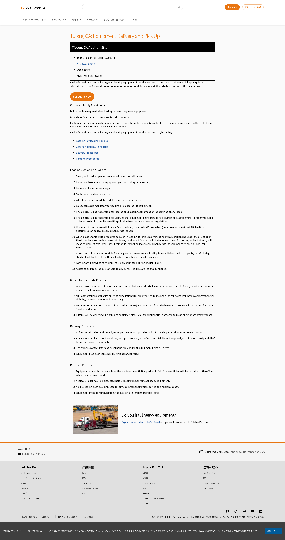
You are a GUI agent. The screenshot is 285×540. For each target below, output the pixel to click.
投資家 (24, 483)
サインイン (232, 7)
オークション (58, 19)
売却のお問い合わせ (211, 483)
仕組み (75, 19)
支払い (84, 493)
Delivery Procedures (87, 152)
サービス (91, 19)
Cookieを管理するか (207, 531)
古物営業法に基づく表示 (114, 19)
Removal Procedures (87, 158)
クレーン (145, 503)
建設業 (145, 473)
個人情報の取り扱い (29, 516)
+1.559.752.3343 (86, 63)
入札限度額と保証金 (90, 488)
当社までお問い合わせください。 (249, 451)
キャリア (24, 488)
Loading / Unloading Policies (92, 140)
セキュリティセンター (30, 498)
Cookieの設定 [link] (88, 516)
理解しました (273, 531)
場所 (135, 19)
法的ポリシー (47, 516)
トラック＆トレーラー (151, 483)
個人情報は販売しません (67, 516)
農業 (144, 488)
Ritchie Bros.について (30, 473)
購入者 (84, 473)
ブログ (24, 493)
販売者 (84, 478)
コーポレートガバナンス (31, 478)
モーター (146, 493)
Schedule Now (82, 96)
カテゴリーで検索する (33, 19)
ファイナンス (87, 483)
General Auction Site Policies (92, 146)
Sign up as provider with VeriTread (141, 422)
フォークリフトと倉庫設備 (153, 498)
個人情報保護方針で (232, 531)
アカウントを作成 (253, 7)
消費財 (145, 478)
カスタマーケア (209, 473)
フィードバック (209, 488)
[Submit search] (179, 7)
